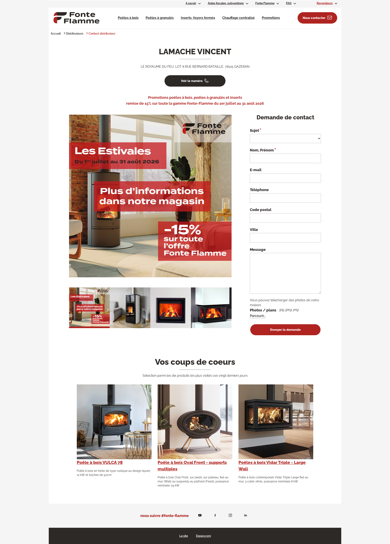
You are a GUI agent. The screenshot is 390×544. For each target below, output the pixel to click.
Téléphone (259, 190)
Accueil (56, 33)
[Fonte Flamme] (76, 18)
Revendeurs (325, 3)
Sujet (255, 130)
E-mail (255, 170)
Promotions (271, 18)
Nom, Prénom (263, 149)
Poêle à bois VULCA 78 (100, 462)
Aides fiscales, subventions (226, 3)
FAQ (288, 3)
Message (258, 249)
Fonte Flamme (264, 3)
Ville (254, 229)
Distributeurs (74, 33)
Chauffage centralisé (238, 18)
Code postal (260, 210)
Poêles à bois (128, 18)
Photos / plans (274, 310)
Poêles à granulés (160, 18)
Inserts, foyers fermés (198, 18)
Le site (183, 535)
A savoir (191, 3)
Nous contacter (314, 18)
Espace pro (203, 535)
